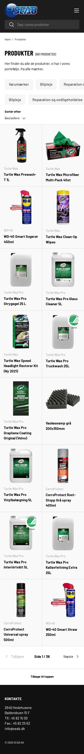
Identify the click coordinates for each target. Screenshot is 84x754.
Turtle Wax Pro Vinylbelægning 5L (18, 497)
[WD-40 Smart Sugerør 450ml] (21, 207)
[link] (17, 656)
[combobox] (42, 24)
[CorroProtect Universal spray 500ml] (21, 600)
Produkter (20, 39)
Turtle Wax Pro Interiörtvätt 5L (16, 564)
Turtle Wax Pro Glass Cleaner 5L (62, 301)
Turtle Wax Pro (13, 292)
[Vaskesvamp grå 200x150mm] (63, 398)
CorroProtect (54, 489)
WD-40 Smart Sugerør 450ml (21, 239)
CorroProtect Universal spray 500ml (16, 634)
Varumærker (19, 84)
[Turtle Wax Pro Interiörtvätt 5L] (21, 533)
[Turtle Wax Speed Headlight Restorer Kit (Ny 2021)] (21, 331)
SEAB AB (19, 742)
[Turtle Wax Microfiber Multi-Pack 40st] (63, 145)
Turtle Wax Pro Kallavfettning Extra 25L (61, 567)
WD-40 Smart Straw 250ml (61, 632)
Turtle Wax (11, 168)
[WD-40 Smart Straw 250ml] (63, 600)
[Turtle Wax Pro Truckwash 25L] (63, 331)
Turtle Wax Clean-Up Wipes (61, 239)
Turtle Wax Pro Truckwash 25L (58, 363)
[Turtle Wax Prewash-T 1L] (21, 145)
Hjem (7, 39)
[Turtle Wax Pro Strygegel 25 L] (21, 269)
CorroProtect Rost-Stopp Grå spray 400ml (61, 500)
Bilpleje (46, 84)
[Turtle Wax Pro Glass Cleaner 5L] (63, 269)
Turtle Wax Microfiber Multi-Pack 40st (62, 177)
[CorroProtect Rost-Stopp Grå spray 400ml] (63, 466)
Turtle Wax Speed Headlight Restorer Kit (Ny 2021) (21, 365)
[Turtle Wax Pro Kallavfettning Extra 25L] (63, 533)
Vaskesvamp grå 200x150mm (58, 426)
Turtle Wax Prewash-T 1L (20, 177)
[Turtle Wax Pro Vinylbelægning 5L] (21, 466)
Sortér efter (13, 111)
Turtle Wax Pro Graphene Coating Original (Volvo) (17, 432)
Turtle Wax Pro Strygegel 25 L (15, 301)
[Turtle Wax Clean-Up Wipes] (63, 207)
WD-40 (8, 230)
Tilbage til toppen (42, 676)
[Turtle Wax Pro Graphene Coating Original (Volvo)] (21, 398)
